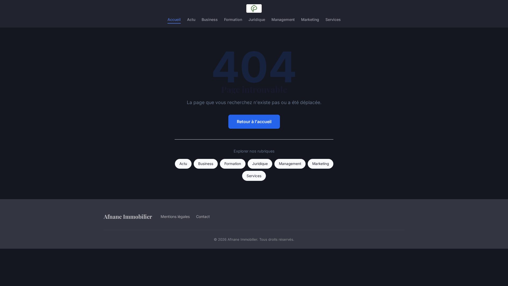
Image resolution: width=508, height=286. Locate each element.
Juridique (256, 19)
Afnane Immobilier (128, 216)
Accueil (174, 19)
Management (283, 19)
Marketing (310, 19)
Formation (233, 19)
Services (333, 19)
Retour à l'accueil (254, 121)
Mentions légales (175, 216)
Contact (203, 216)
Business (210, 19)
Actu (191, 19)
